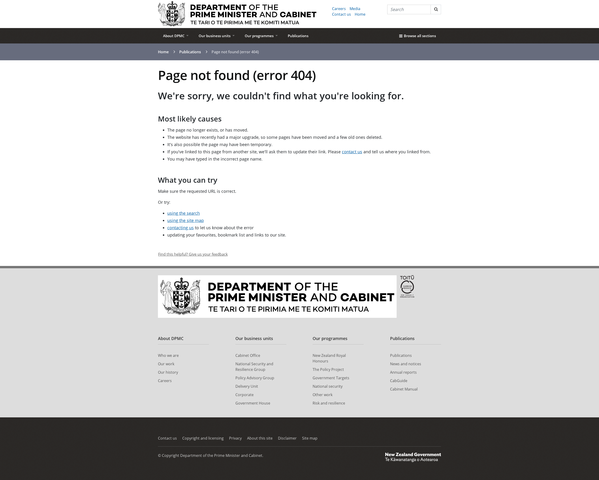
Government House (252, 403)
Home (360, 14)
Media (355, 8)
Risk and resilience (329, 403)
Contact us (341, 14)
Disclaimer (287, 438)
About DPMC (174, 35)
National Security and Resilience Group (254, 366)
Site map (310, 438)
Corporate (244, 394)
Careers (339, 8)
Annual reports (403, 372)
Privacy (235, 438)
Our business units (214, 35)
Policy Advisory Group (254, 377)
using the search (183, 213)
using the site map (185, 220)
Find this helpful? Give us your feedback (193, 254)
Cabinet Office (247, 355)
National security (328, 386)
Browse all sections (420, 35)
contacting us (180, 227)
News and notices (405, 363)
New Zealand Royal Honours (329, 358)
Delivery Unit (246, 386)
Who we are (168, 355)
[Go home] (237, 14)
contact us (352, 151)
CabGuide (398, 380)
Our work (166, 363)
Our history (168, 372)
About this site (260, 438)
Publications (298, 35)
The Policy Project (328, 369)
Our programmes (259, 35)
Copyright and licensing (203, 438)
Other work (322, 394)
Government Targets (331, 377)
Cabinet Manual (404, 389)
